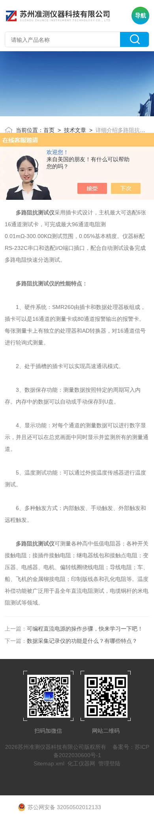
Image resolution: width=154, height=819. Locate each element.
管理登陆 (109, 763)
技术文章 (75, 130)
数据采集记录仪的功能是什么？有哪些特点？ (82, 641)
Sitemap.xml (49, 763)
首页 (48, 130)
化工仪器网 (81, 763)
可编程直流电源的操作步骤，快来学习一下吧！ (85, 628)
